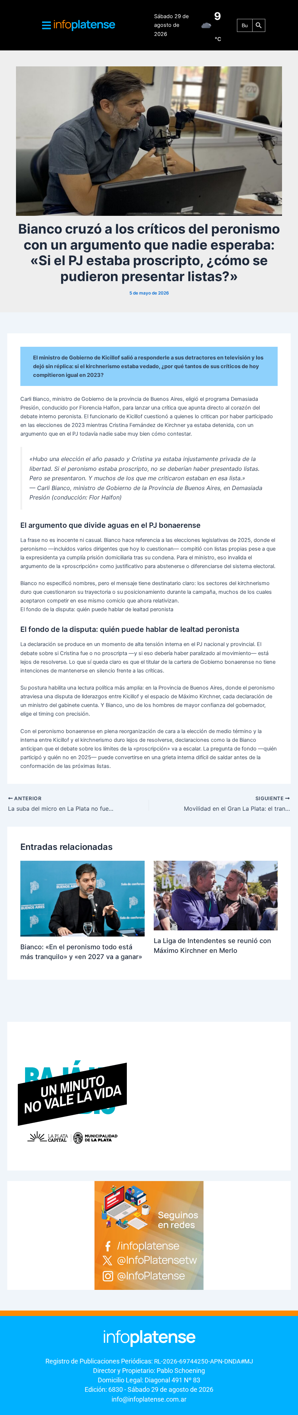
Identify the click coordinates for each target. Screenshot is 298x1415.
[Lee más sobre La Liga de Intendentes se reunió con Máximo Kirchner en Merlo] (216, 895)
